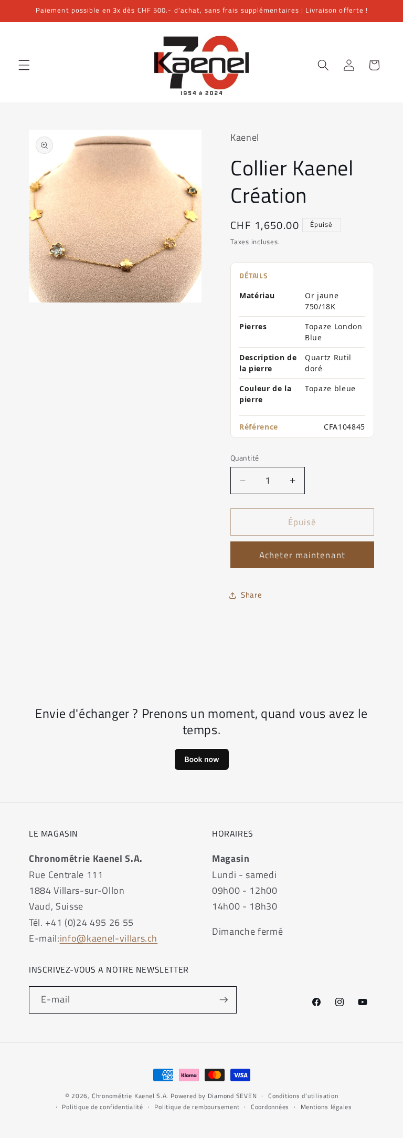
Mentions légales (326, 1107)
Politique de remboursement (196, 1107)
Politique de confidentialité (102, 1107)
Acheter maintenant (302, 554)
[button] (24, 65)
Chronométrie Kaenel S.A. (130, 1096)
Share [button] (251, 595)
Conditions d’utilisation (303, 1096)
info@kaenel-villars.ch (109, 938)
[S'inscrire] (223, 1000)
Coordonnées (270, 1107)
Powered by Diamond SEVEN (214, 1096)
